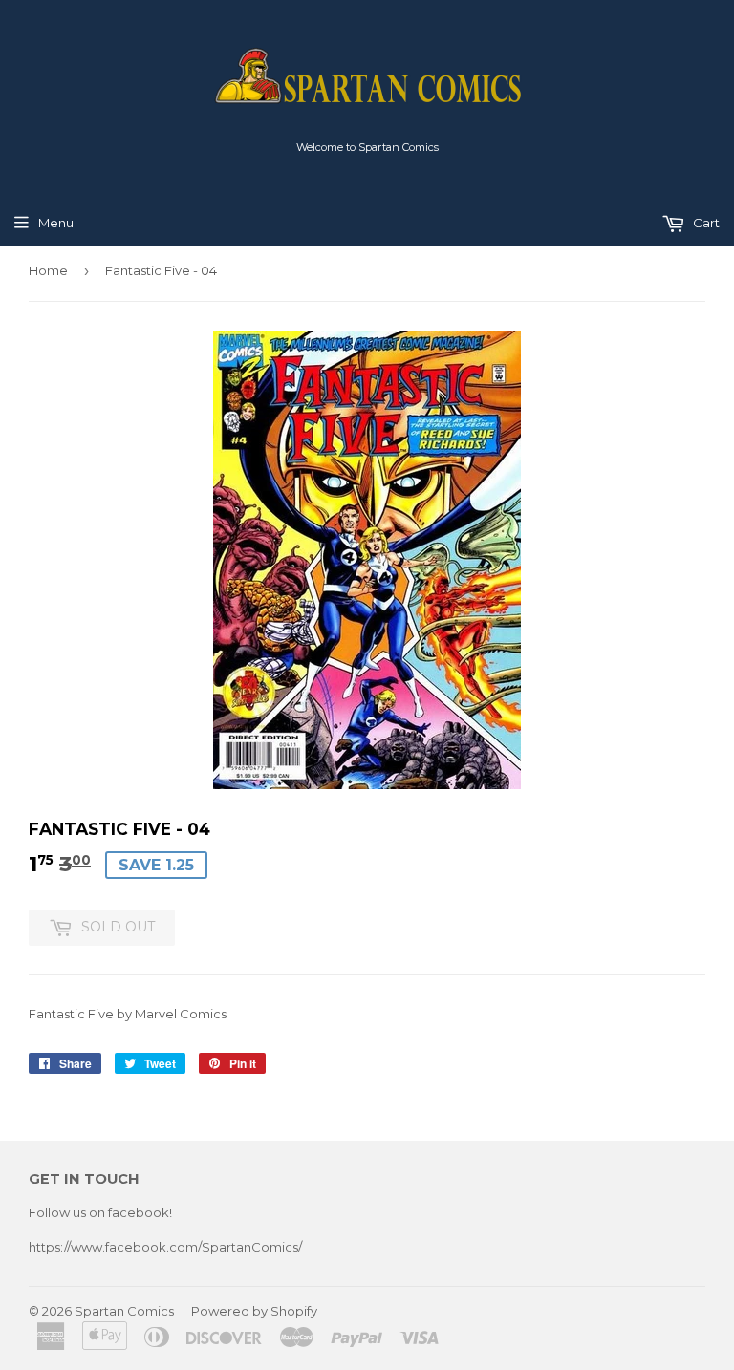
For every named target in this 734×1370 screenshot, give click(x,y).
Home (48, 270)
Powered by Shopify (254, 1310)
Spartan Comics (124, 1310)
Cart (705, 222)
